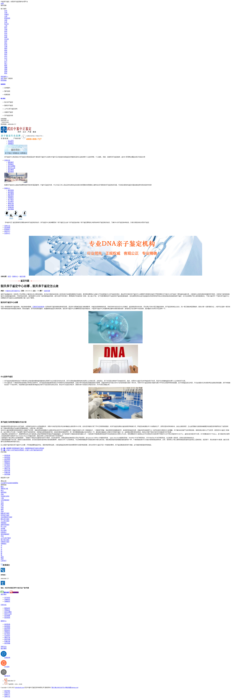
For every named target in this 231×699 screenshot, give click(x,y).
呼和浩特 (7, 18)
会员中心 (7, 233)
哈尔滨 (6, 24)
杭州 (5, 45)
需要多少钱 (4, 488)
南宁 (5, 62)
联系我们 (7, 229)
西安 (5, 73)
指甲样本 (3, 492)
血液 (2, 557)
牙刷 (2, 494)
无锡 (5, 29)
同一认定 (3, 526)
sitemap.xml (74, 687)
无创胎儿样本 (5, 496)
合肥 (5, 46)
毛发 (2, 507)
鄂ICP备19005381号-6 (58, 687)
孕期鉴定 (11, 164)
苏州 (5, 35)
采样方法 (7, 226)
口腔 (2, 505)
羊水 (2, 502)
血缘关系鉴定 (5, 524)
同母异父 (3, 532)
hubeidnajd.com (19, 687)
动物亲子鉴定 (5, 541)
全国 (2, 3)
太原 (5, 16)
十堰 (2, 498)
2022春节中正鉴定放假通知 (9, 483)
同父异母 (3, 530)
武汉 (5, 56)
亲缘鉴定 (11, 142)
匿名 (2, 486)
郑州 (5, 54)
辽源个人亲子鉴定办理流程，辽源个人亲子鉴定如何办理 (22, 450)
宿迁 (5, 43)
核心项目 (3, 98)
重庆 (5, 65)
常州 (5, 33)
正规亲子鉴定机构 (38, 306)
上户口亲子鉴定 (6, 538)
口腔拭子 (3, 560)
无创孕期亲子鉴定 (6, 517)
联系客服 (3, 80)
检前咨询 (3, 84)
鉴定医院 (11, 171)
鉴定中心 (7, 231)
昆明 (5, 71)
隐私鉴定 (11, 162)
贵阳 (5, 69)
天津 (5, 12)
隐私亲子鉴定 (5, 513)
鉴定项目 (3, 594)
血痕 (2, 504)
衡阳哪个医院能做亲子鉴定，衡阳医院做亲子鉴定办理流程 (22, 448)
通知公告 (11, 203)
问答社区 (7, 160)
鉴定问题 (11, 205)
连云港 (6, 39)
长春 (5, 22)
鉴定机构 (11, 190)
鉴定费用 (11, 170)
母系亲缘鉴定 (5, 534)
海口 (5, 63)
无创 (2, 511)
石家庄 (6, 14)
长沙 (5, 58)
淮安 (5, 41)
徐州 (5, 31)
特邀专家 (11, 207)
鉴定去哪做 (11, 166)
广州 (5, 60)
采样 (2, 559)
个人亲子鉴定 (5, 521)
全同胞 (3, 528)
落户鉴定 (11, 199)
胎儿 (2, 490)
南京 (5, 27)
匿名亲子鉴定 (5, 519)
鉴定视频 (11, 209)
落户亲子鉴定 (5, 540)
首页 (2, 78)
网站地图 (68, 687)
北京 (5, 10)
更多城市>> (4, 76)
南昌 (5, 50)
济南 (5, 52)
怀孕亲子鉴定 (5, 515)
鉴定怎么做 (11, 168)
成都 (5, 67)
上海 (5, 26)
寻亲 (2, 536)
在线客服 (3, 119)
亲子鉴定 (7, 597)
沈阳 (5, 20)
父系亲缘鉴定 (5, 500)
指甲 (2, 509)
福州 (5, 48)
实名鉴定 (11, 201)
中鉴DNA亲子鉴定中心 (12, 291)
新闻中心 (7, 188)
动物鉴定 (11, 143)
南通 (5, 37)
